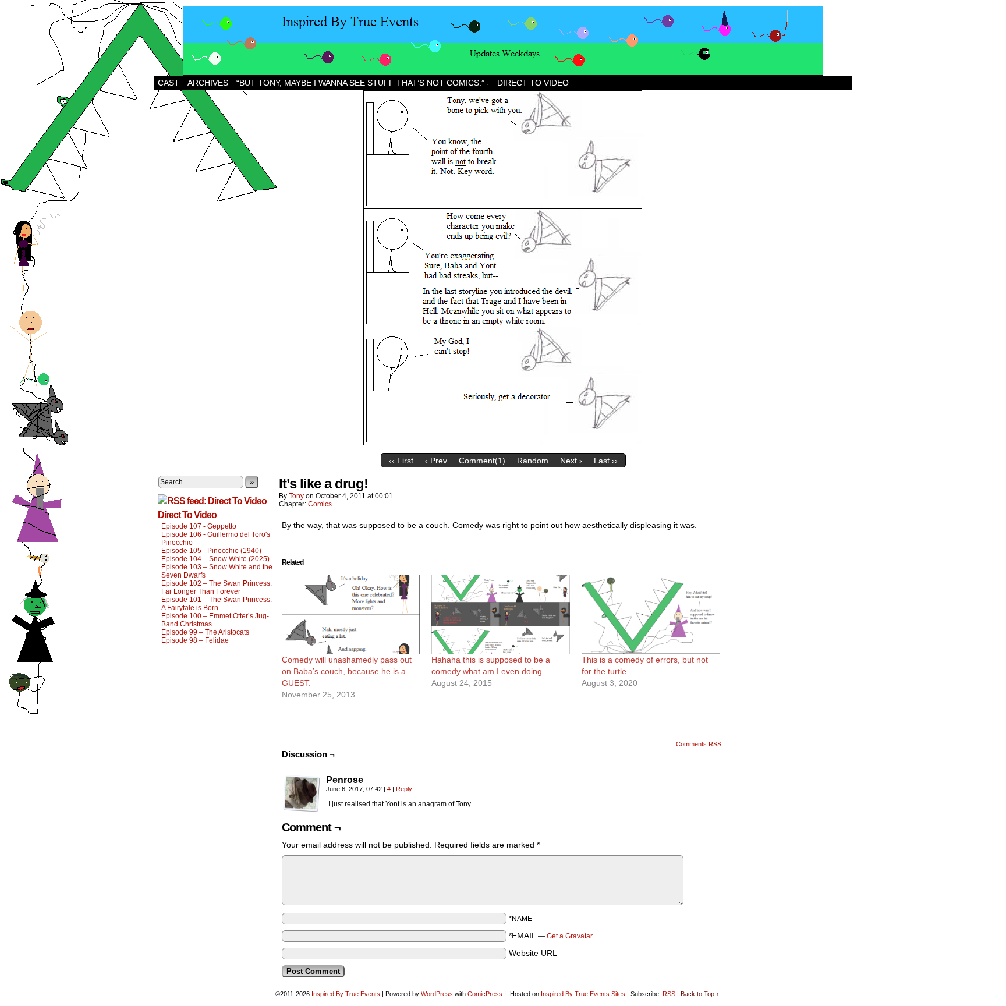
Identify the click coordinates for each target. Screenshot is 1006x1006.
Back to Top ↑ (700, 993)
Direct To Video (187, 515)
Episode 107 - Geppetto (198, 526)
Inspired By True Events (345, 993)
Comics (320, 504)
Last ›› (606, 460)
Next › (571, 460)
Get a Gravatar (570, 936)
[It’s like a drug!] (503, 444)
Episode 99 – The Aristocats (205, 632)
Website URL (533, 953)
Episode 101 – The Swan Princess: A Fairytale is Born (216, 604)
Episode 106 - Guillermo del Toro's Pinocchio (215, 538)
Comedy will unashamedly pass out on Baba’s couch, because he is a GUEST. (347, 671)
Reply (404, 788)
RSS (669, 993)
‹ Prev (436, 460)
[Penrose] (301, 793)
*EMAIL (551, 935)
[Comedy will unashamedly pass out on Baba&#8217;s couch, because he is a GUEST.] (351, 614)
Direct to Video (533, 82)
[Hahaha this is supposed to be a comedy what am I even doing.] (500, 614)
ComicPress (484, 993)
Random (532, 460)
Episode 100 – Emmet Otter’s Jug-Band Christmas (215, 620)
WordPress (437, 993)
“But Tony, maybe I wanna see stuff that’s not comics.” (362, 82)
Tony (296, 496)
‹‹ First (401, 460)
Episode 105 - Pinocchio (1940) (211, 551)
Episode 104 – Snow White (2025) (215, 559)
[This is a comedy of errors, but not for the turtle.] (651, 614)
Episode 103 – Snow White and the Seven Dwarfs (216, 571)
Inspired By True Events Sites (583, 993)
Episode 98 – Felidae (195, 640)
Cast (168, 82)
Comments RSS (698, 744)
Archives (207, 82)
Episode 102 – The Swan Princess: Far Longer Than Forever (216, 587)
